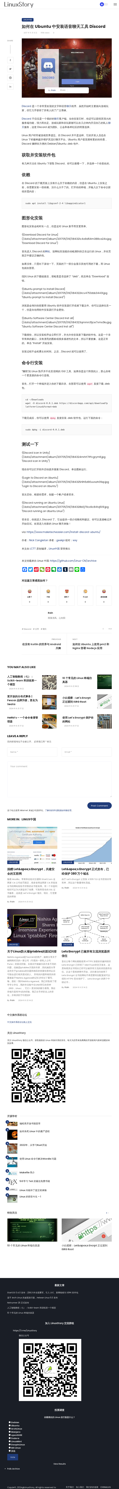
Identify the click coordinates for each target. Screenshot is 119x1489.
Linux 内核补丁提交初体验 (33, 1190)
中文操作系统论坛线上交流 (19, 1022)
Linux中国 (27, 19)
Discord (26, 106)
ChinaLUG (105, 1487)
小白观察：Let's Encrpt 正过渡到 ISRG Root (76, 699)
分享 (37, 629)
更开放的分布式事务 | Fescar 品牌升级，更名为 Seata (22, 700)
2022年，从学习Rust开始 (33, 1145)
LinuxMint (16, 1441)
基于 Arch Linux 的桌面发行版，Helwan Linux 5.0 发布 (32, 1297)
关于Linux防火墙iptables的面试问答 (32, 951)
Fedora (15, 1438)
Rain (53, 90)
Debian (15, 1422)
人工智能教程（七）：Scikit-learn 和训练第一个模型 (22, 680)
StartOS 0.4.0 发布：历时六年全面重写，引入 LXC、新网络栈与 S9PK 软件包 (42, 1292)
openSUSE (16, 1435)
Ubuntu (15, 1425)
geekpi (60, 540)
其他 (13, 1451)
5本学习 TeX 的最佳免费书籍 (35, 1181)
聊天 (68, 106)
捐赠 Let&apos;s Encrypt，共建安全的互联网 (31, 871)
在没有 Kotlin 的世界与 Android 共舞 (41, 646)
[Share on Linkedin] (10, 86)
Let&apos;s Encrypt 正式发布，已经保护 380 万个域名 (85, 871)
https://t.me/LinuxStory (25, 1330)
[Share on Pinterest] (10, 78)
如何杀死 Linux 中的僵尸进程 (35, 1131)
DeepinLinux (18, 1444)
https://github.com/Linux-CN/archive (73, 561)
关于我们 (70, 1487)
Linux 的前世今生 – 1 (30, 1196)
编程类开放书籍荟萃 (30, 1123)
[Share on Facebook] (10, 60)
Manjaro (15, 1432)
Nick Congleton (38, 540)
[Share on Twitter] (10, 69)
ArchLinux (16, 1428)
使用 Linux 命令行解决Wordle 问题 (38, 1158)
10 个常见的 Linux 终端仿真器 (77, 680)
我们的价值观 (92, 1487)
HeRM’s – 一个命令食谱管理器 (22, 719)
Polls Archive (13, 1468)
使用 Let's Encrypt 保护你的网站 (77, 719)
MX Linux (16, 1447)
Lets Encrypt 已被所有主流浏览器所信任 (86, 953)
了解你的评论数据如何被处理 (58, 810)
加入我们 (80, 1487)
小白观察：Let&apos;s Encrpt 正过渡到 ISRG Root (84, 1247)
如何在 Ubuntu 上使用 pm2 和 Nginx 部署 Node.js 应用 (91, 646)
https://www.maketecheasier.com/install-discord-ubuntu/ (63, 532)
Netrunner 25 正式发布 (18, 1302)
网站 (47, 251)
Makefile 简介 (27, 1172)
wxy (75, 540)
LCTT (33, 548)
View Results (59, 1463)
